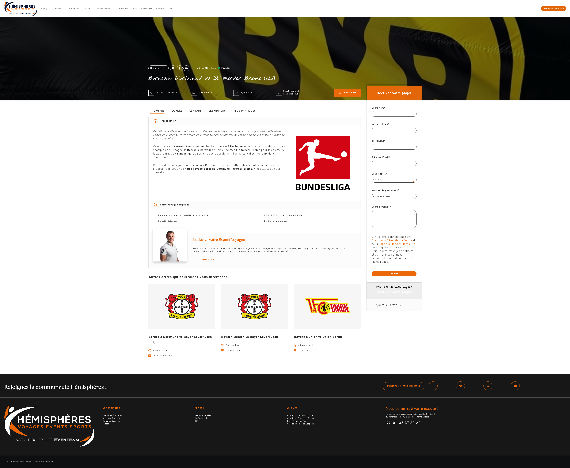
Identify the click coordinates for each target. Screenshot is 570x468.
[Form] (527, 8)
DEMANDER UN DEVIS (554, 8)
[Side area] (534, 8)
